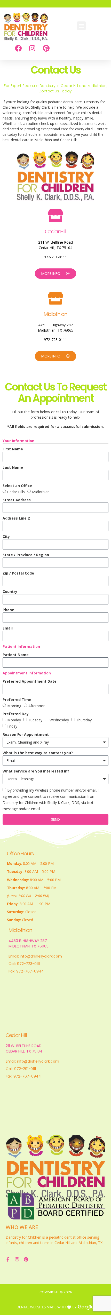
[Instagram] (32, 48)
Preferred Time (17, 699)
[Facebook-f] (8, 1259)
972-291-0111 (55, 256)
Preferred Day (16, 713)
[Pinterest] (46, 48)
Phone (8, 609)
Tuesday (35, 720)
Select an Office (17, 485)
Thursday (84, 720)
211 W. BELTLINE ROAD (24, 1045)
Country (10, 591)
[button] (81, 25)
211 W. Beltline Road (55, 242)
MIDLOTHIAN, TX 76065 (29, 946)
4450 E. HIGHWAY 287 (28, 940)
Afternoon (36, 705)
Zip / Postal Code (18, 573)
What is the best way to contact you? (38, 752)
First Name (13, 449)
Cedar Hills (16, 491)
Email (8, 628)
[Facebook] (18, 48)
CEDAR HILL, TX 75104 (24, 1051)
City (6, 536)
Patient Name (16, 654)
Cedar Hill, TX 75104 (55, 247)
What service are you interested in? (36, 771)
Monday (14, 720)
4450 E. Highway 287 (55, 324)
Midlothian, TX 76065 (55, 330)
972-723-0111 (55, 339)
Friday (12, 726)
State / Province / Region (26, 554)
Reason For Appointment (26, 734)
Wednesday (59, 720)
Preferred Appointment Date (30, 681)
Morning (14, 705)
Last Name (13, 467)
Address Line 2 (16, 518)
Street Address (17, 499)
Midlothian (41, 491)
